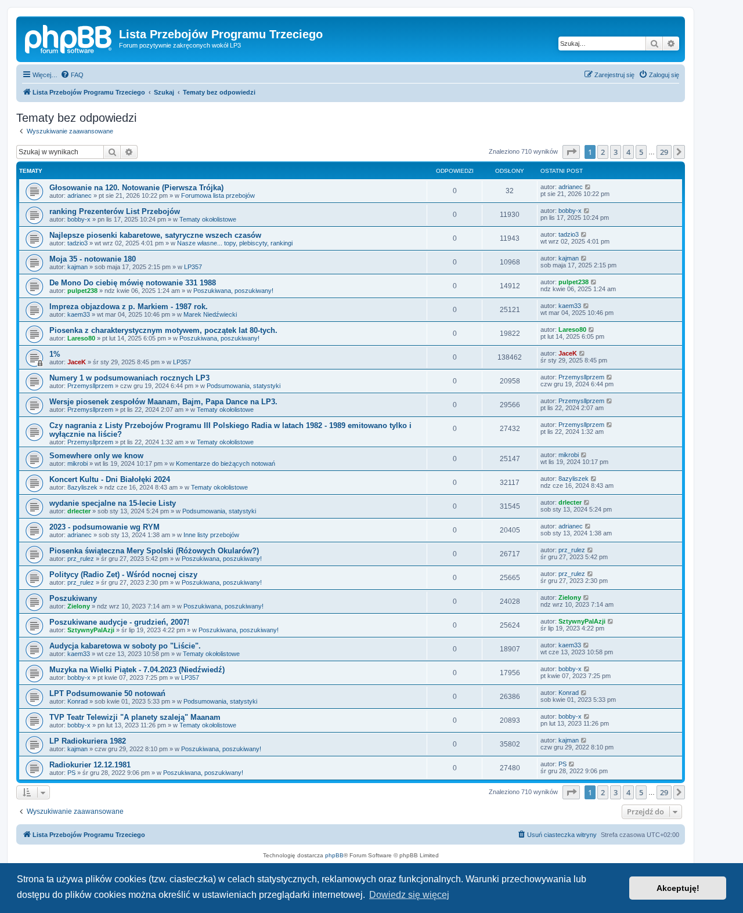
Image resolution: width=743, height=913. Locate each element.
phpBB (334, 855)
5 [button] (641, 152)
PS (71, 772)
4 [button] (628, 152)
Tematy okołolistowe (207, 219)
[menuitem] (72, 75)
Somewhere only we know (96, 455)
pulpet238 (82, 290)
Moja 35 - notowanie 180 (92, 259)
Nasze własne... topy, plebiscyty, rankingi (235, 243)
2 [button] (603, 152)
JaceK (76, 361)
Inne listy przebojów (211, 534)
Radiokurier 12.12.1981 (90, 764)
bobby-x (79, 219)
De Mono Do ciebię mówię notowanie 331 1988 (132, 282)
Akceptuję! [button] (678, 888)
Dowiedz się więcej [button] (409, 895)
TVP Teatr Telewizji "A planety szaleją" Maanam (135, 717)
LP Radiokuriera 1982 (87, 741)
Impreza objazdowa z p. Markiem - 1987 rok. (128, 306)
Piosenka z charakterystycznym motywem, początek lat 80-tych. (163, 330)
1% (54, 354)
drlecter (79, 511)
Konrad (77, 701)
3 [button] (616, 152)
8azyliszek (82, 487)
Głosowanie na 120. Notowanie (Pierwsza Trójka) (136, 187)
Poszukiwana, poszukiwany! (233, 290)
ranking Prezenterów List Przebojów (114, 211)
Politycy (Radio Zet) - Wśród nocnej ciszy (123, 574)
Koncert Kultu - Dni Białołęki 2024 (109, 479)
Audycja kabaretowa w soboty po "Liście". (125, 646)
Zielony (78, 606)
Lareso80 (81, 338)
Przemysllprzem (90, 385)
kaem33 (78, 314)
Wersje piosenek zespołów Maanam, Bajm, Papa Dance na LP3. (163, 401)
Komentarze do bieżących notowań (225, 463)
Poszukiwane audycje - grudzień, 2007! (119, 622)
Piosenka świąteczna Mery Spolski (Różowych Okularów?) (154, 550)
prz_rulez (80, 558)
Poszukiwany (73, 598)
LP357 (193, 266)
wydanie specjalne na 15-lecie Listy (112, 503)
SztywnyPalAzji (90, 629)
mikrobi (77, 463)
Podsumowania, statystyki (243, 385)
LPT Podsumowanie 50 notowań (107, 693)
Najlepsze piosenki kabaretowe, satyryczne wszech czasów (155, 235)
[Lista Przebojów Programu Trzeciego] (69, 37)
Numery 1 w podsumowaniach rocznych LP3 (129, 378)
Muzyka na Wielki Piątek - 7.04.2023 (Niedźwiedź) (137, 669)
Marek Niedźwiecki (210, 314)
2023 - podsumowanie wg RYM (104, 527)
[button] (571, 152)
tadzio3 (77, 243)
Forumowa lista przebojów (218, 195)
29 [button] (664, 152)
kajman (77, 266)
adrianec (79, 195)
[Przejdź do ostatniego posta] (588, 186)
